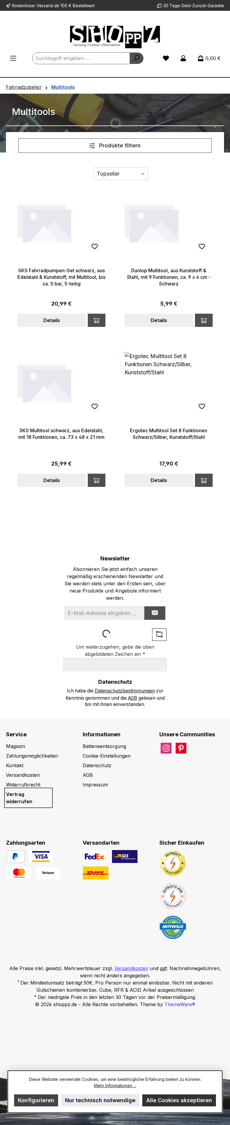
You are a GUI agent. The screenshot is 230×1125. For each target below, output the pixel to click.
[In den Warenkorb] (96, 320)
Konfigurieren (36, 1100)
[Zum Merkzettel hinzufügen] (95, 246)
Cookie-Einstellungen (107, 756)
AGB (132, 698)
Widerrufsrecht (23, 785)
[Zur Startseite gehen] (115, 37)
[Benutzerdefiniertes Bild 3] (48, 873)
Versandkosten (23, 775)
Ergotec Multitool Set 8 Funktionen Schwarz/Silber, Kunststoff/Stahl (168, 433)
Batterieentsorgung (104, 746)
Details (51, 320)
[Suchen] (136, 58)
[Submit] (154, 613)
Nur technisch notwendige (100, 1100)
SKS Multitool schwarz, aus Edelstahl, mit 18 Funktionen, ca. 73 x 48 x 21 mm (61, 433)
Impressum (95, 785)
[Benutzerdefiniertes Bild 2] (19, 873)
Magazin (15, 746)
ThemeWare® (179, 1004)
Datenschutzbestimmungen (125, 691)
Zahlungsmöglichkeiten (32, 756)
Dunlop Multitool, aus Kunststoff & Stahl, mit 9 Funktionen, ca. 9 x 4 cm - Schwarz (169, 277)
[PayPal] (15, 856)
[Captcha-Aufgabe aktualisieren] (159, 634)
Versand (45, 5)
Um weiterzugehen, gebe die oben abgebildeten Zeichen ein (115, 650)
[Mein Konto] (183, 58)
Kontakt (14, 765)
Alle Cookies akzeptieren (179, 1100)
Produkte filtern (119, 145)
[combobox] (81, 58)
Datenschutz (97, 765)
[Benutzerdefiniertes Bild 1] (41, 856)
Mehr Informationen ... (115, 1085)
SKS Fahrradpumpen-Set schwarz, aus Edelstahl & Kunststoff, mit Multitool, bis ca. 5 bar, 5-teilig (61, 277)
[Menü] (13, 58)
